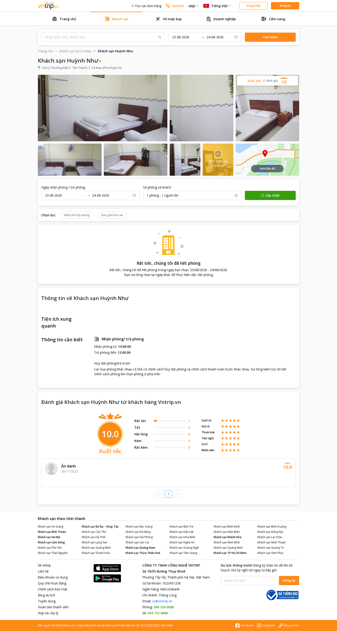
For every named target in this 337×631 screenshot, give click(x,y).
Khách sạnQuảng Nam (140, 548)
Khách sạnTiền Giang (183, 553)
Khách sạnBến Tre (181, 526)
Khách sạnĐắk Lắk (181, 532)
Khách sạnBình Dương (271, 526)
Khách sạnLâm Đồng (51, 542)
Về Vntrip (44, 565)
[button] (267, 81)
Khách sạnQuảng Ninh (228, 548)
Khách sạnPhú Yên (50, 548)
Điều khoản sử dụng (53, 577)
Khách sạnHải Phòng (139, 537)
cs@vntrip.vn (162, 601)
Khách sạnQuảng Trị (270, 548)
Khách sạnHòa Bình (182, 537)
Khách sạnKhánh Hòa (227, 537)
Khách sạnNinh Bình (227, 542)
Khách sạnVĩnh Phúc (270, 553)
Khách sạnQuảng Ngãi (184, 548)
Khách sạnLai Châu (269, 537)
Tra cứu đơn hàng (148, 6)
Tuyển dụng (46, 601)
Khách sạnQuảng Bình (96, 548)
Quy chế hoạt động (52, 583)
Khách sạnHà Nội (49, 537)
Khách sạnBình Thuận (52, 532)
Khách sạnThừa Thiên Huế (143, 553)
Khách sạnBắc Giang (139, 526)
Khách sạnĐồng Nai (270, 532)
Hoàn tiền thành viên (53, 607)
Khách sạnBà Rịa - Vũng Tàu (100, 526)
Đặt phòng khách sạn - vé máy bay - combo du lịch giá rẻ (48, 5)
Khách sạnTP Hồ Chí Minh (230, 553)
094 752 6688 (158, 613)
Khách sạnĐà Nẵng (138, 532)
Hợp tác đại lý (48, 613)
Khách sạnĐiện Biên (227, 532)
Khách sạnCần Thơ (94, 532)
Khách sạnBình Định (227, 526)
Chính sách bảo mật (52, 589)
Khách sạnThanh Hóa (96, 553)
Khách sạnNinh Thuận (271, 542)
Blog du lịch (46, 595)
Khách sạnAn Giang (50, 526)
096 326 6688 (164, 607)
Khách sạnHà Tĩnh (93, 537)
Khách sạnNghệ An (182, 542)
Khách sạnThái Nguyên (53, 553)
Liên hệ (43, 571)
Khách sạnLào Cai (137, 542)
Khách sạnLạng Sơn (94, 542)
